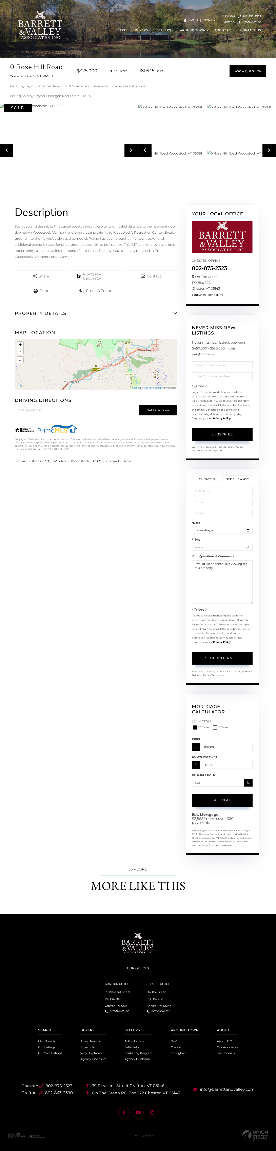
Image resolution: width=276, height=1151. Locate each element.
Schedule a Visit (237, 479)
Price (196, 739)
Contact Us (199, 295)
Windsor (60, 461)
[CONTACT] (248, 71)
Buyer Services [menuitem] (90, 1041)
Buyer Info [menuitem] (87, 1047)
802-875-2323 (251, 16)
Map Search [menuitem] (46, 1041)
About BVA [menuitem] (225, 1041)
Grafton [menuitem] (176, 1041)
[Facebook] (124, 1112)
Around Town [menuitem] (192, 30)
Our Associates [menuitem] (227, 1047)
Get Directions (158, 410)
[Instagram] (152, 1112)
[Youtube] (138, 1112)
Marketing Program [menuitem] (139, 1053)
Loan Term (201, 721)
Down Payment (204, 757)
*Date (196, 523)
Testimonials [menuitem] (226, 1053)
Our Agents (215, 295)
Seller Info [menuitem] (132, 1047)
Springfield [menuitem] (178, 1053)
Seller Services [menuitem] (135, 1041)
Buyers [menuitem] (141, 30)
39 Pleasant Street (127, 1085)
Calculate (222, 800)
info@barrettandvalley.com (227, 1089)
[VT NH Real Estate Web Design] (255, 1135)
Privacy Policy (222, 418)
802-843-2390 (251, 22)
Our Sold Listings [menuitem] (50, 1053)
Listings (35, 461)
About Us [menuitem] (223, 30)
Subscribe (222, 434)
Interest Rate (203, 774)
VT (47, 461)
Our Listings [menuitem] (46, 1047)
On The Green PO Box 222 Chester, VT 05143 (159, 999)
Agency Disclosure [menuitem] (93, 1059)
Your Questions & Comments (213, 556)
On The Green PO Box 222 (135, 1093)
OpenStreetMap (153, 387)
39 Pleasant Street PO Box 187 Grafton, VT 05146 (118, 999)
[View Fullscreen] (20, 360)
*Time (196, 539)
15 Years (223, 727)
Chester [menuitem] (176, 1047)
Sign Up (209, 20)
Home (20, 461)
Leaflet (136, 387)
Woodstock (80, 461)
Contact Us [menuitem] (250, 30)
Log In (192, 20)
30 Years (204, 727)
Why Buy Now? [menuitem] (91, 1053)
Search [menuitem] (122, 30)
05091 (97, 461)
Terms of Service (211, 675)
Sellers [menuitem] (164, 30)
